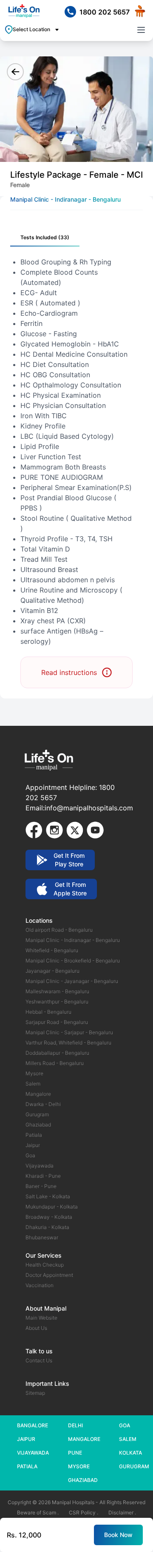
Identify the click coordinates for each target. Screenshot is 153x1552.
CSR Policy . (83, 1512)
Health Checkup (45, 1265)
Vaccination (40, 1285)
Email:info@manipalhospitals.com (79, 808)
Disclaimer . (122, 1512)
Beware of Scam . (38, 1512)
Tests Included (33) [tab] (44, 237)
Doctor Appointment (49, 1275)
